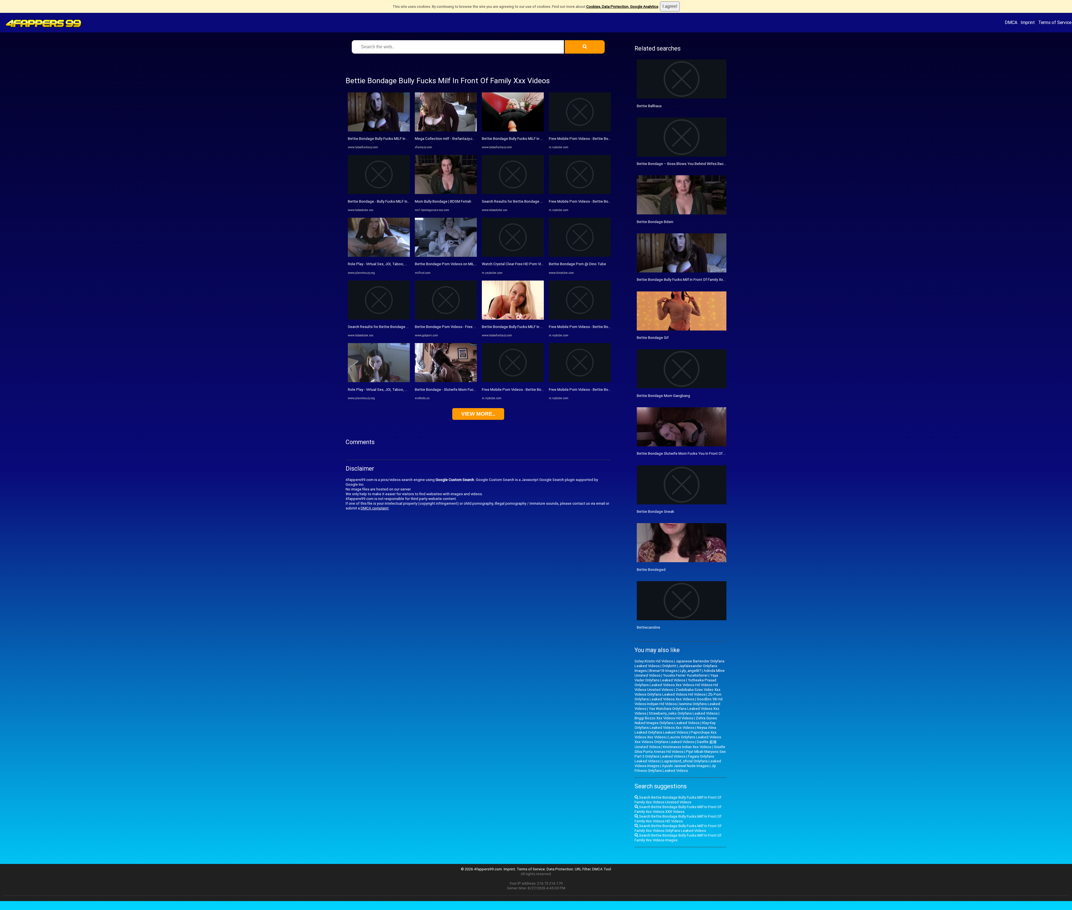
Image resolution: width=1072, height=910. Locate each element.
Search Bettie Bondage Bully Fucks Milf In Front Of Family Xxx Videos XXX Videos (678, 809)
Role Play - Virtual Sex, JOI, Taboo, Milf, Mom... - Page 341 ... (397, 264)
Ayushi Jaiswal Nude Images (685, 765)
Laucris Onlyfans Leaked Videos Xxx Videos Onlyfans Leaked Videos (678, 739)
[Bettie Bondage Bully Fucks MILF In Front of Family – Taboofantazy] (379, 130)
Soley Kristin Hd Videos (654, 661)
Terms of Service (1054, 22)
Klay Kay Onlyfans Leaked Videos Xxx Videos (675, 725)
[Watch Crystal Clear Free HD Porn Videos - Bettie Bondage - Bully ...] (513, 255)
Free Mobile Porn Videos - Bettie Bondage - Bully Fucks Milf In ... (534, 389)
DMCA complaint (375, 508)
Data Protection (560, 869)
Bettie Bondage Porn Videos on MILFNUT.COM (453, 264)
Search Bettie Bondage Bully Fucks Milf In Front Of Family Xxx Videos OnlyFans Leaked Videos (678, 828)
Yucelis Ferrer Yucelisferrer (685, 675)
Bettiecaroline (648, 627)
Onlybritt (669, 666)
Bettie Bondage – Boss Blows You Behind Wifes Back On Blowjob (691, 163)
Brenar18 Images (663, 670)
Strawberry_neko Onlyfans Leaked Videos (683, 713)
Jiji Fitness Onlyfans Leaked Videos (675, 768)
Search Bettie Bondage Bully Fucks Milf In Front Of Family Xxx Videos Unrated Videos (678, 799)
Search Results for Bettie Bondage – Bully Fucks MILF (392, 326)
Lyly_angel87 (690, 670)
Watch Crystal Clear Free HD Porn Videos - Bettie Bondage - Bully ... (537, 264)
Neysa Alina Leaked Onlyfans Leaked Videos (675, 730)
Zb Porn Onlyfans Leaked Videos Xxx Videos (678, 696)
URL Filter (582, 869)
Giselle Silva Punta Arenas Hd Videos (680, 749)
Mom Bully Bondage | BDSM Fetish (443, 201)
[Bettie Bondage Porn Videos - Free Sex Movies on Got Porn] (446, 318)
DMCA (1011, 22)
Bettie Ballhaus (649, 106)
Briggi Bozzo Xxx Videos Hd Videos (664, 718)
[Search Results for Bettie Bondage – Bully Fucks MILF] (379, 318)
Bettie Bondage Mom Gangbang (663, 395)
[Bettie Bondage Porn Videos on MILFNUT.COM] (446, 255)
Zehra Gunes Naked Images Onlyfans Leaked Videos (676, 720)
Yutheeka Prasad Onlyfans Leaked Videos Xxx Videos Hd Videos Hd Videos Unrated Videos (676, 685)
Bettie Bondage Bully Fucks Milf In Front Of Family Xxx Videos (687, 279)
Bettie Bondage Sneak (655, 511)
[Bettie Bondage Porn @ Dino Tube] (580, 255)
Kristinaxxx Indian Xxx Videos (687, 746)
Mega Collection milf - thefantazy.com (446, 138)
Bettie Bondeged (651, 569)
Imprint (1028, 22)
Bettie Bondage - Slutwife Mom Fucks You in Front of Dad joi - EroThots (474, 389)
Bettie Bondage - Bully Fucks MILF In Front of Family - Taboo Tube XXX (405, 201)
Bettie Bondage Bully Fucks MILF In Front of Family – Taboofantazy (403, 138)
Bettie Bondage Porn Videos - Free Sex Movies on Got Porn (464, 326)
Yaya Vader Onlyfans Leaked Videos (676, 677)
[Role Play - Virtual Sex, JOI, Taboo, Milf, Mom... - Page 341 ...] (379, 255)
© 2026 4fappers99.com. (482, 869)
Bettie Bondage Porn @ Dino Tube (577, 264)
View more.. (478, 414)
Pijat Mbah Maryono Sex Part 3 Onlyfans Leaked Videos (680, 754)
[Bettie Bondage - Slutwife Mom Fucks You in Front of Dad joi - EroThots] (446, 381)
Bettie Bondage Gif (653, 337)
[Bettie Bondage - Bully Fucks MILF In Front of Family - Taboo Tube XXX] (379, 192)
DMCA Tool (601, 869)
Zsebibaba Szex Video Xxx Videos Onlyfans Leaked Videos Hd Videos (678, 692)
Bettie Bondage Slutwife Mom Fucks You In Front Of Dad (683, 453)
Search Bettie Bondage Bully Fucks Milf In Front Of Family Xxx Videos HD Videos (678, 818)
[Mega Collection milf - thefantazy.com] (446, 130)
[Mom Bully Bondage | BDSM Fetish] (446, 192)
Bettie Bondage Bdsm (655, 221)
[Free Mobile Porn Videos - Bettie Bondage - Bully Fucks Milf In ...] (513, 381)
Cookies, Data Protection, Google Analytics (622, 6)
